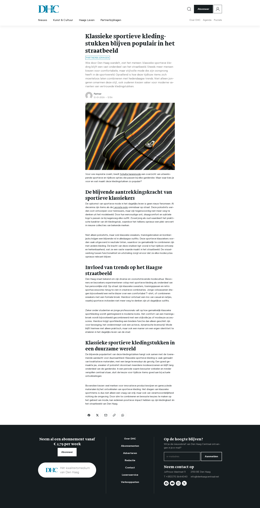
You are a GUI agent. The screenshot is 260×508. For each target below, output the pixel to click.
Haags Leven (86, 20)
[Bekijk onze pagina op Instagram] (178, 483)
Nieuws (42, 20)
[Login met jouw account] (218, 9)
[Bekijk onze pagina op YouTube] (172, 483)
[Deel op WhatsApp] (122, 415)
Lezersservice (130, 474)
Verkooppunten (130, 482)
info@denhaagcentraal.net (205, 476)
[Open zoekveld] (189, 9)
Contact (130, 467)
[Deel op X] (97, 415)
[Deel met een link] (114, 415)
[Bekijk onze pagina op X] (184, 483)
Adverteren (130, 453)
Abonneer (203, 9)
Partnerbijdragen (111, 20)
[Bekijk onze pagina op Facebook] (166, 483)
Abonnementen (130, 445)
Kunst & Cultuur (63, 20)
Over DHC (195, 20)
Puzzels (218, 20)
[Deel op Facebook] (89, 415)
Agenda (207, 20)
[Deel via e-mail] (105, 415)
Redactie (130, 460)
